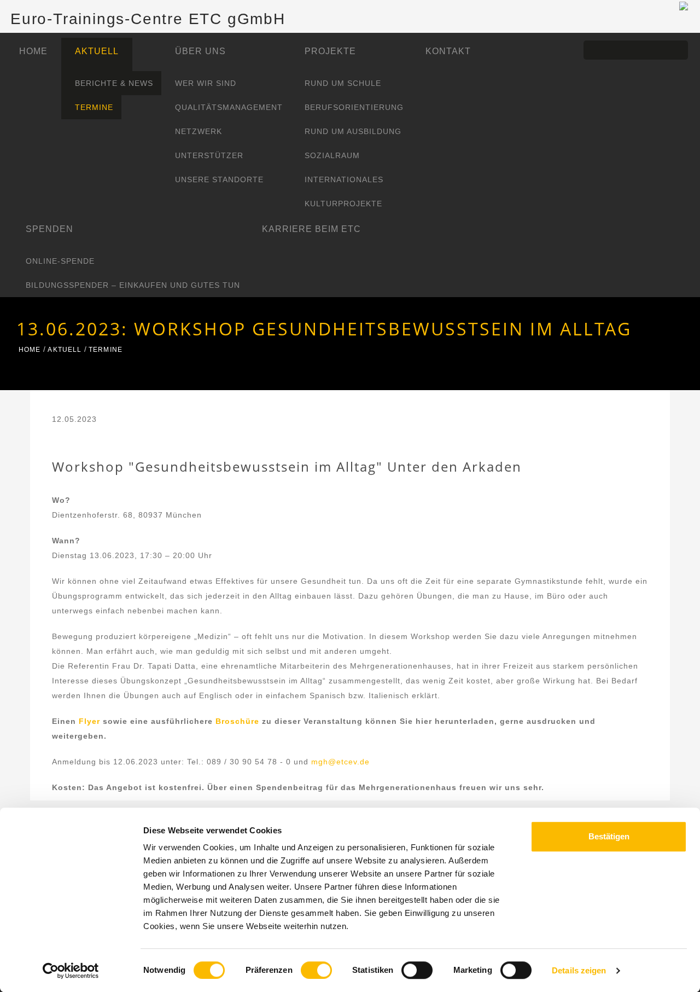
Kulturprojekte (343, 203)
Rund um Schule (343, 83)
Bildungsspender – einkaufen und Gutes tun (133, 285)
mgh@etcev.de (340, 761)
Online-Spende (60, 261)
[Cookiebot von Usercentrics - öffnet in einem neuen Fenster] (71, 970)
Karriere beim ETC (311, 229)
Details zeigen (579, 970)
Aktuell (97, 51)
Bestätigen (608, 836)
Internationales (344, 179)
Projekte (330, 51)
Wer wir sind (205, 83)
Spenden (49, 229)
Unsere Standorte (219, 179)
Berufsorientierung (354, 107)
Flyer (91, 721)
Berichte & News (114, 83)
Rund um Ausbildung (353, 131)
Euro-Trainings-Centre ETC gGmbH (147, 18)
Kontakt (448, 51)
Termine (94, 107)
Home (33, 51)
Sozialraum (332, 155)
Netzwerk (198, 131)
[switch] (316, 970)
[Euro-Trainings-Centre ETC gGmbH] (683, 5)
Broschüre (238, 721)
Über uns (200, 51)
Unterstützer (209, 155)
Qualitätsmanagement (229, 107)
